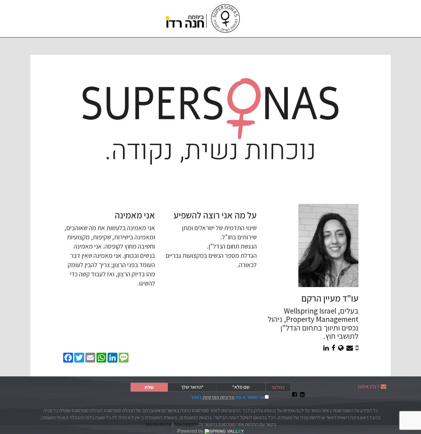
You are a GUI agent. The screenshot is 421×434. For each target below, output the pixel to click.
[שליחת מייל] (349, 348)
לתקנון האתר (185, 424)
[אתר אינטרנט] (341, 348)
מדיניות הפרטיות (218, 397)
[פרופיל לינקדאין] (326, 348)
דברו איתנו (368, 386)
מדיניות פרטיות (158, 424)
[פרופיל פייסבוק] (333, 348)
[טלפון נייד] (357, 348)
